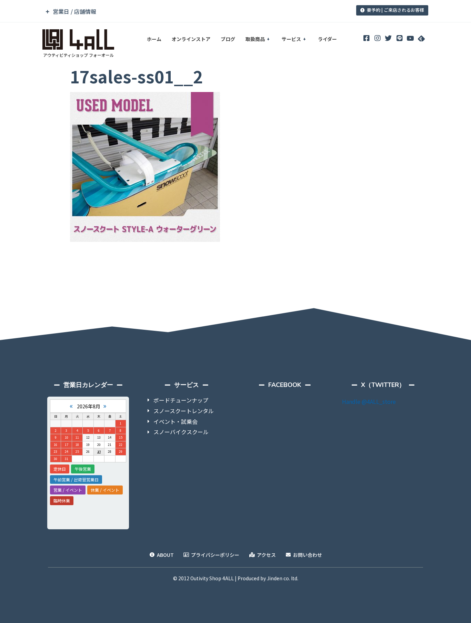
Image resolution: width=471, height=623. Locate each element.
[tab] (188, 11)
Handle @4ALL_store (369, 401)
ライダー (327, 38)
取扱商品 (255, 38)
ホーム (154, 38)
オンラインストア (191, 38)
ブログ (228, 38)
